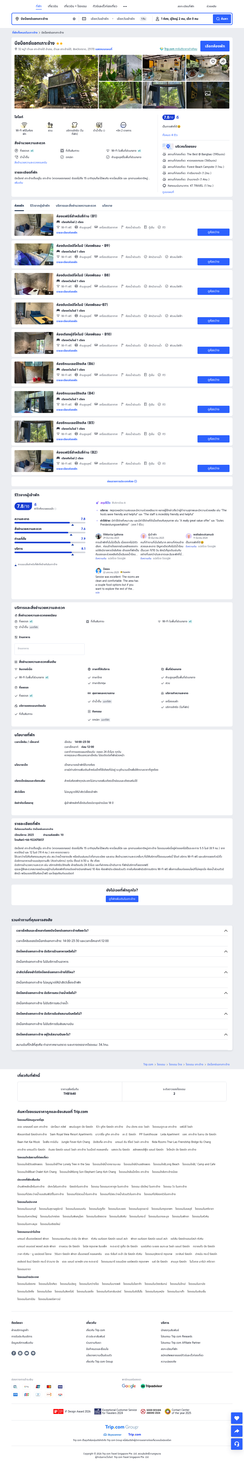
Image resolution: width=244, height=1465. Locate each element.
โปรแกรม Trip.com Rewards (176, 1336)
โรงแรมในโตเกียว (48, 1283)
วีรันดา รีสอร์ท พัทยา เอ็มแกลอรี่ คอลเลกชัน (78, 1253)
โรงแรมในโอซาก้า (132, 1283)
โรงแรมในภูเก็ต (97, 1208)
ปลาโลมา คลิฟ (58, 1126)
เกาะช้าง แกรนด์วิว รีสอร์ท (31, 1149)
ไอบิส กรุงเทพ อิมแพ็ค (95, 1246)
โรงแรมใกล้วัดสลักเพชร (30, 1164)
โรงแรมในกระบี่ (137, 1216)
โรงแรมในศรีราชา (204, 1208)
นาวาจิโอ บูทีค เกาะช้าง (107, 1134)
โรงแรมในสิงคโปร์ (64, 1291)
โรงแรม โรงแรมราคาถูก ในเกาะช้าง (109, 1186)
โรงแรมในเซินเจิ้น (196, 1291)
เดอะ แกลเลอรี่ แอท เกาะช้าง (32, 1126)
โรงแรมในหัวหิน (200, 1216)
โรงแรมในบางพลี (111, 1283)
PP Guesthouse (148, 1134)
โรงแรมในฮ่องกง (26, 1283)
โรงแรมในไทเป (177, 1283)
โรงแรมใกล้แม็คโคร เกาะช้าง (134, 1171)
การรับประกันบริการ (21, 1336)
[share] (236, 1431)
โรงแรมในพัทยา (180, 1216)
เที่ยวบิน (53, 6)
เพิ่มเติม (18, 182)
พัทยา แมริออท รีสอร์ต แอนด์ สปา (149, 1238)
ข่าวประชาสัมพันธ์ (95, 1336)
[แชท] (236, 1444)
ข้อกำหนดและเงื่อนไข (97, 1349)
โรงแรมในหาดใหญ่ (27, 1216)
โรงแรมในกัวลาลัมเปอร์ (109, 1291)
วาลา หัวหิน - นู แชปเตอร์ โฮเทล (34, 1253)
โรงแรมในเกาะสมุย (27, 1224)
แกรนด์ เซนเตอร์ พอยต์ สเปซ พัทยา (36, 1246)
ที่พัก (39, 6)
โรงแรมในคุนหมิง (154, 1291)
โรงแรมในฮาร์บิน (26, 1299)
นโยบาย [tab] (107, 205)
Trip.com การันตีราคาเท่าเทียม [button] (180, 48)
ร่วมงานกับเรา (93, 1342)
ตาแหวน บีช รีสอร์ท (69, 1246)
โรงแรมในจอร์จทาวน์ (49, 1299)
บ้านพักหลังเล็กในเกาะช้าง (31, 1186)
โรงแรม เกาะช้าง (194, 1064)
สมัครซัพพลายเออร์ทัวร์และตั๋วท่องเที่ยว (182, 1355)
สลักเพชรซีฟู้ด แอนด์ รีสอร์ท (148, 1149)
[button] (125, 6)
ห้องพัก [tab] (19, 205)
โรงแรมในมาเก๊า (175, 1291)
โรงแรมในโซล (44, 1291)
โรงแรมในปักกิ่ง (25, 1291)
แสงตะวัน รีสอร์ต (120, 1149)
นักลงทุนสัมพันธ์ (170, 1330)
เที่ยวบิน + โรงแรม (75, 6)
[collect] (236, 1418)
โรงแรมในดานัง (197, 1283)
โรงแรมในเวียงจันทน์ (156, 1283)
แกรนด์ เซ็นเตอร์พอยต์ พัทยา (33, 1238)
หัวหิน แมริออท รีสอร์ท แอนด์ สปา (109, 1238)
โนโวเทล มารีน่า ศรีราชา (202, 1261)
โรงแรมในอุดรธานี (138, 1208)
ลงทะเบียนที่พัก (169, 1349)
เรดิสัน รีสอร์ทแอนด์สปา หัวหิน (187, 1238)
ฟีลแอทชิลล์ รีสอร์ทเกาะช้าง (32, 1134)
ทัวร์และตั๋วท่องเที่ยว (105, 6)
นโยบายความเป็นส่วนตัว (99, 1355)
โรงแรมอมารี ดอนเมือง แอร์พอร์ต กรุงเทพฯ (125, 1261)
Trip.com (148, 1064)
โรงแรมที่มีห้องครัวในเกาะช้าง (160, 1194)
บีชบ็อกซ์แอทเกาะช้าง (34, 43)
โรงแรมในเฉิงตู (68, 1283)
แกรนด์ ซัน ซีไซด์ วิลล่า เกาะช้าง (132, 1141)
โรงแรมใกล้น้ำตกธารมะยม (107, 1164)
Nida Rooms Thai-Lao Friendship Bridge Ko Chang (181, 1141)
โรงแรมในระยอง (117, 1208)
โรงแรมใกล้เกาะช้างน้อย (164, 1171)
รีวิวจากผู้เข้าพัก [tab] (40, 205)
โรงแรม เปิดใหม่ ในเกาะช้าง (146, 1186)
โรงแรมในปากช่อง (50, 1216)
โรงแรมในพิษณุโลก (73, 1216)
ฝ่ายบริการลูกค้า (20, 1330)
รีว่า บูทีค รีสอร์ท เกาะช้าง (109, 1126)
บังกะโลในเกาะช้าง (57, 1186)
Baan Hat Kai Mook (28, 1141)
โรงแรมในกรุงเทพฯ (162, 1208)
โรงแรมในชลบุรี (183, 1208)
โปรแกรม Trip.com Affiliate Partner (180, 1342)
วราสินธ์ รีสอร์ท (183, 1253)
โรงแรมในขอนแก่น (76, 1208)
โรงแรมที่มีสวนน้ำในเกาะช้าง (82, 1194)
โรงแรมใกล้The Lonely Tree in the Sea (68, 1164)
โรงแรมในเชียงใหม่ (50, 1224)
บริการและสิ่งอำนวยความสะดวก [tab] (76, 205)
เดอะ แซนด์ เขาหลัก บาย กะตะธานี (80, 1261)
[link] (185, 6)
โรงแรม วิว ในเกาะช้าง (175, 1186)
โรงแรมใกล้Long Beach (166, 1164)
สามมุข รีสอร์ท (179, 1261)
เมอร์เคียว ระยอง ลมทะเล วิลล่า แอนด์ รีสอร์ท (165, 1246)
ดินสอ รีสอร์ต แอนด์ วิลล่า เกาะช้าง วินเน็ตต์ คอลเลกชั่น (78, 1149)
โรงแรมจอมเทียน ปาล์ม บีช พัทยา (70, 1238)
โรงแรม (161, 1064)
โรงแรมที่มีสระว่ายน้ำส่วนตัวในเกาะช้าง (120, 1194)
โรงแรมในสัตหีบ (117, 1216)
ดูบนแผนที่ (168, 192)
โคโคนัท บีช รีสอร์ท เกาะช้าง (181, 1149)
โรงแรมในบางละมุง (158, 1216)
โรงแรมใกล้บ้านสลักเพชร (137, 1164)
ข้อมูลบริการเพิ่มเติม (22, 1342)
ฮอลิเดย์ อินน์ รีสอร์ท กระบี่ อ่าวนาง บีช (38, 1261)
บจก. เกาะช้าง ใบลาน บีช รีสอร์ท (199, 1134)
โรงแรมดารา (24, 1269)
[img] (56, 82)
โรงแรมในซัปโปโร (133, 1291)
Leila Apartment (170, 1134)
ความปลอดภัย (168, 1361)
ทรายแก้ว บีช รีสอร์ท (204, 1246)
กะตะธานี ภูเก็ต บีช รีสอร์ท (124, 1246)
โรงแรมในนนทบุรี (26, 1208)
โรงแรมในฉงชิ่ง (85, 1291)
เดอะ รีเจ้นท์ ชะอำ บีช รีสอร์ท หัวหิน (123, 1253)
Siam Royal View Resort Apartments (71, 1134)
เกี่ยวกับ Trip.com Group (99, 1361)
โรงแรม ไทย (175, 1064)
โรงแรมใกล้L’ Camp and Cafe (198, 1164)
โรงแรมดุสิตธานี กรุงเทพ (158, 1253)
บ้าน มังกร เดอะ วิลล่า (137, 1126)
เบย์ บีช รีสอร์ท (160, 1261)
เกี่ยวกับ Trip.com (95, 1330)
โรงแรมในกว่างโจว (89, 1283)
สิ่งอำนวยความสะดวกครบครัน (30, 162)
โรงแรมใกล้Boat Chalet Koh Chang (37, 1171)
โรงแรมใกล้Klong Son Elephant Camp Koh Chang (88, 1171)
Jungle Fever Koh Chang (75, 1141)
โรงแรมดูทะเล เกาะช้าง (164, 1126)
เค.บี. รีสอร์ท (129, 1134)
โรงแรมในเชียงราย (96, 1216)
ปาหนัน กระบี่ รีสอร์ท (206, 1253)
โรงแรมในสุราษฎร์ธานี (51, 1208)
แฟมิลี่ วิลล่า (186, 1126)
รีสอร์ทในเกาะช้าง (79, 1186)
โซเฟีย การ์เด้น (50, 1141)
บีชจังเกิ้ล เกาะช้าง (102, 1141)
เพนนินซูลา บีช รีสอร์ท (81, 1126)
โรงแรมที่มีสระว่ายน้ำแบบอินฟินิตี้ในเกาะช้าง (40, 1194)
